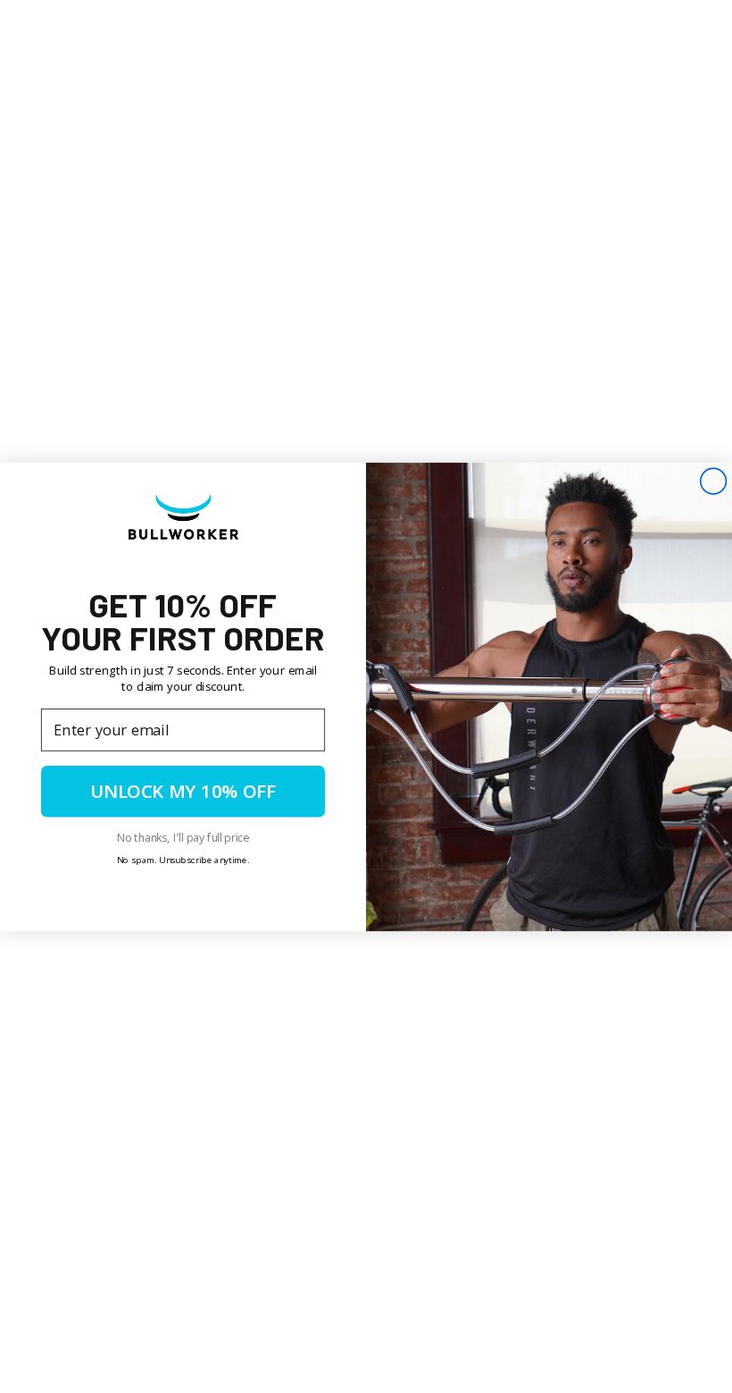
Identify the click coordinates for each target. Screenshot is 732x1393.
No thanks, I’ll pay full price (183, 836)
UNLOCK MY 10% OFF (182, 790)
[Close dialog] (714, 481)
